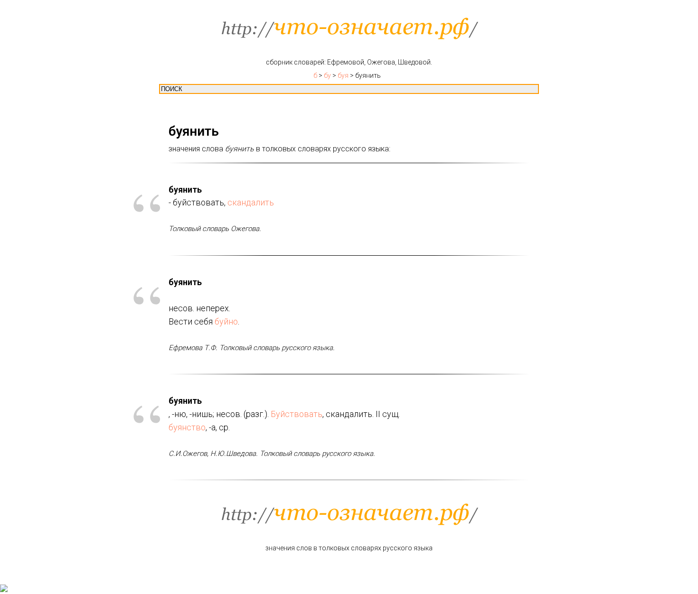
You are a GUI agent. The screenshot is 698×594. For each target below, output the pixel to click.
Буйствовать (296, 414)
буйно (226, 321)
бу (327, 75)
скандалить (250, 202)
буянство (187, 427)
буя (343, 75)
